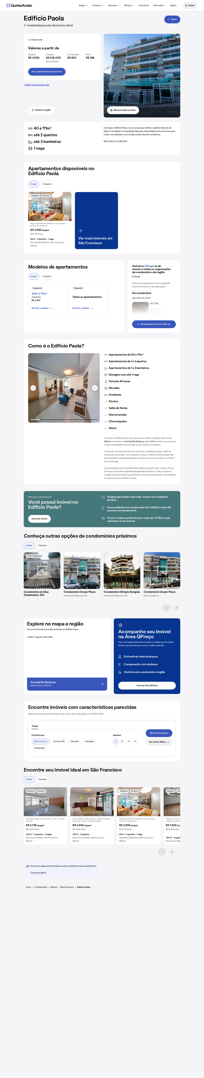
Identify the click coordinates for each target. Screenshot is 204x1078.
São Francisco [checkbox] (40, 741)
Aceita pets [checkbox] (39, 748)
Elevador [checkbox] (75, 741)
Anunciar (112, 6)
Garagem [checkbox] (89, 741)
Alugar (82, 6)
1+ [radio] (116, 741)
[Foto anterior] (33, 206)
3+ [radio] (129, 741)
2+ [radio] (122, 741)
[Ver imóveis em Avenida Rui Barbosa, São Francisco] (36, 85)
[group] (49, 220)
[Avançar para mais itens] (95, 388)
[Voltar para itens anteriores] (33, 388)
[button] (49, 220)
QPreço (128, 6)
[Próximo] (176, 608)
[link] (159, 733)
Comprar (96, 6)
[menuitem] (83, 5)
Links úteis (158, 6)
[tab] (35, 726)
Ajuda (173, 6)
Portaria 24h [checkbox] (59, 741)
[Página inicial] (19, 5)
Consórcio (144, 6)
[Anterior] (166, 608)
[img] (42, 570)
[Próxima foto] (66, 206)
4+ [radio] (136, 741)
